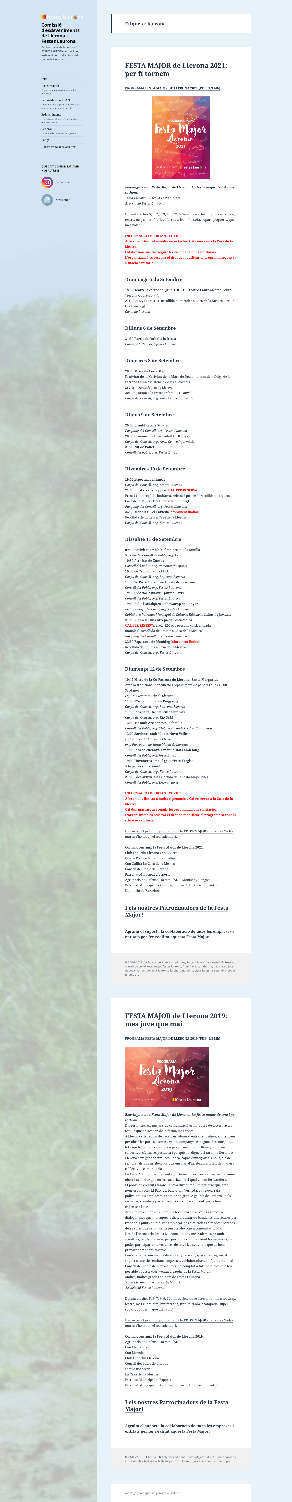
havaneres (220, 966)
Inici (44, 79)
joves (196, 1461)
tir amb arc (132, 974)
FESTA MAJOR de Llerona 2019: (176, 1019)
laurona (163, 970)
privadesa (162, 1493)
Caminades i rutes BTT (60, 103)
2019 (213, 1457)
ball (146, 1461)
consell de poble (135, 966)
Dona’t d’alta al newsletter (58, 147)
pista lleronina (203, 970)
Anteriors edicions (173, 962)
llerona (173, 970)
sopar (231, 970)
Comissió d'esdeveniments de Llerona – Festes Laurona (60, 33)
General (58, 131)
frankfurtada (190, 966)
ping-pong (186, 970)
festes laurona (172, 966)
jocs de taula (149, 970)
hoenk (152, 962)
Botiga (45, 140)
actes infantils (134, 1461)
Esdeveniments (60, 118)
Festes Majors (59, 89)
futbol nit (206, 966)
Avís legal (131, 1493)
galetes (175, 1493)
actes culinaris (226, 1457)
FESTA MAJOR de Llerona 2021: (176, 69)
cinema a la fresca (221, 962)
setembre (220, 970)
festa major (154, 966)
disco (153, 1461)
